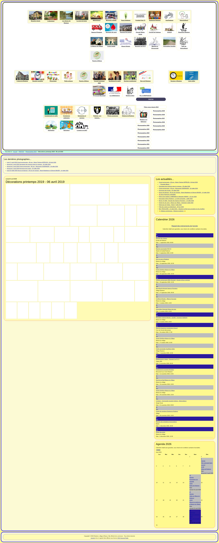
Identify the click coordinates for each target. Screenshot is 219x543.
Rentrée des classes (161, 238)
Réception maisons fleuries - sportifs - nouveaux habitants (171, 317)
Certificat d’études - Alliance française (166, 299)
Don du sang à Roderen (162, 259)
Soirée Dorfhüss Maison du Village (165, 269)
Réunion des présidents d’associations (166, 421)
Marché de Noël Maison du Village (165, 380)
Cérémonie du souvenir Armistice (165, 369)
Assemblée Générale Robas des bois (166, 309)
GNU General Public (122, 538)
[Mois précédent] (157, 450)
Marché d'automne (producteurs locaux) (167, 328)
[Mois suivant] (159, 450)
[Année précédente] (156, 450)
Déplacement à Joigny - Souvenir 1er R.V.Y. (168, 359)
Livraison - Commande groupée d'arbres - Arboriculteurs (171, 401)
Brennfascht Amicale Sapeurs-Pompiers (166, 288)
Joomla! (93, 538)
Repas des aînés (160, 432)
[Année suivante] (158, 450)
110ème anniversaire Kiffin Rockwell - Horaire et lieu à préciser (173, 280)
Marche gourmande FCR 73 (163, 249)
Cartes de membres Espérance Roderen (167, 411)
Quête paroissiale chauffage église (165, 349)
